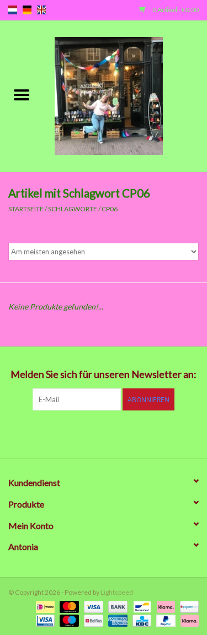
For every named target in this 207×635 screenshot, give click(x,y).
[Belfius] (92, 620)
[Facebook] (46, 433)
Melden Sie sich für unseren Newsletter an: (103, 374)
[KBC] (140, 620)
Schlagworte (72, 209)
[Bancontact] (140, 606)
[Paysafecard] (187, 606)
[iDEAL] (44, 606)
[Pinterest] (104, 433)
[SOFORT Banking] (164, 606)
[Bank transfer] (116, 606)
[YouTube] (123, 433)
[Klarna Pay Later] (188, 620)
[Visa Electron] (44, 620)
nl (12, 10)
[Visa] (92, 606)
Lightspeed (116, 592)
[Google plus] (84, 433)
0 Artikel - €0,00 (175, 10)
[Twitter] (65, 433)
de (27, 10)
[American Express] (116, 620)
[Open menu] (21, 94)
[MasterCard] (68, 606)
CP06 (110, 209)
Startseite (26, 209)
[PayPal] (164, 620)
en (41, 10)
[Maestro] (68, 620)
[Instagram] (162, 433)
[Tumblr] (142, 433)
